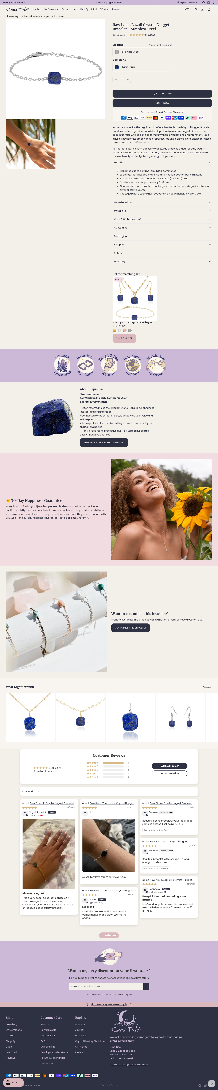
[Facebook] (203, 2)
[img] (29, 808)
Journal (79, 1030)
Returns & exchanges (53, 1058)
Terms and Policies (109, 1085)
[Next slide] (152, 298)
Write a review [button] (170, 766)
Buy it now (162, 103)
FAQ (43, 1041)
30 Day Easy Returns (14, 2)
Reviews (10, 1058)
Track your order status (54, 1052)
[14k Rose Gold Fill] (125, 331)
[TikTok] (213, 2)
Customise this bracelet (130, 627)
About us (80, 1024)
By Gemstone (14, 1030)
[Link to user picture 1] (48, 854)
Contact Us (47, 1063)
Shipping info (48, 1046)
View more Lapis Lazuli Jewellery (104, 442)
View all (207, 687)
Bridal (9, 1046)
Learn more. (127, 1040)
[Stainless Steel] (130, 331)
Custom (10, 1035)
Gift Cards (81, 1046)
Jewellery (11, 1024)
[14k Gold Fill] (115, 331)
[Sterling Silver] (120, 331)
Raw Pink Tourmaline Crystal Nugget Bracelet (167, 881)
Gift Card (11, 1052)
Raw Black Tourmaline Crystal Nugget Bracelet (108, 805)
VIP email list (48, 1035)
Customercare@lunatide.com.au (129, 1064)
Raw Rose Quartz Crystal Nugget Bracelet (165, 843)
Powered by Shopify (31, 1085)
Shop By (10, 1041)
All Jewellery (12, 16)
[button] (137, 35)
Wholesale (81, 1035)
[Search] (196, 9)
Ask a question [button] (169, 773)
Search (45, 1024)
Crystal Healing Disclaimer (90, 1041)
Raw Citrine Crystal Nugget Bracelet (171, 803)
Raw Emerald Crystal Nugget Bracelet (52, 803)
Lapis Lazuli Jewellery (31, 16)
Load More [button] (109, 935)
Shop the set (124, 338)
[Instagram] (208, 2)
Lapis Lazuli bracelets (55, 16)
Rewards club (48, 1030)
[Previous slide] (117, 298)
